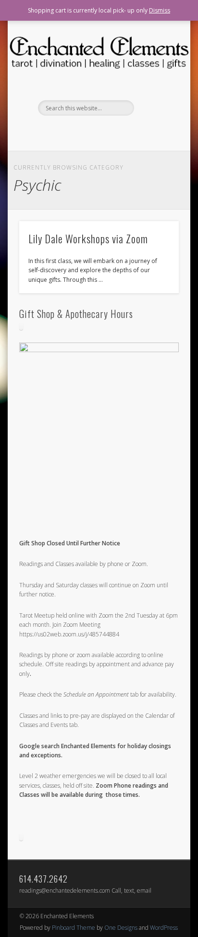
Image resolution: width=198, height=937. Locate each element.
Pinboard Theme (73, 928)
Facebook (88, 132)
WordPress (164, 928)
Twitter (107, 132)
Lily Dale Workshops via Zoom (88, 238)
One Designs (120, 928)
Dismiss (159, 10)
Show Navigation (155, 86)
